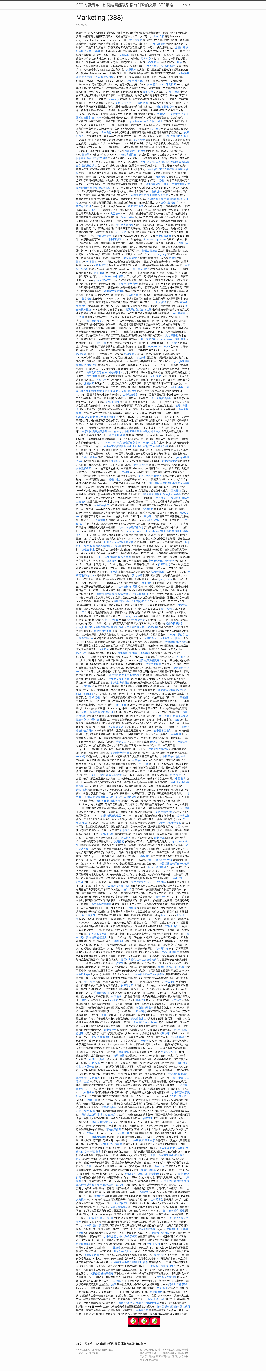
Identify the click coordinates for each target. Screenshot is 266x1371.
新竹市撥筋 (115, 675)
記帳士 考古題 (144, 309)
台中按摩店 (156, 1291)
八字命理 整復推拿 (103, 76)
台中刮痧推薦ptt (166, 65)
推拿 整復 (180, 339)
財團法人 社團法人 (150, 431)
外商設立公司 (168, 1051)
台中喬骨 (106, 132)
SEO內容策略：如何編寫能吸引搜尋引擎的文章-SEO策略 (124, 4)
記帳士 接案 (88, 549)
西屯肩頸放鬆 (168, 1181)
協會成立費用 (104, 235)
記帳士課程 (153, 520)
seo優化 (184, 808)
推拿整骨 (81, 158)
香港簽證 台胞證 (106, 1114)
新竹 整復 (174, 91)
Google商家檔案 (172, 494)
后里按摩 (109, 542)
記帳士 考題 (165, 859)
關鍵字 (90, 693)
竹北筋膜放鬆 (163, 235)
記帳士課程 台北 (165, 811)
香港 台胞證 (136, 1302)
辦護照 (90, 1184)
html (163, 915)
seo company (164, 339)
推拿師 (178, 531)
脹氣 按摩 (123, 593)
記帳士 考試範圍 (149, 627)
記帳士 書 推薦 (156, 1299)
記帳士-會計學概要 (111, 1144)
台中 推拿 (92, 376)
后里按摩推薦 (99, 431)
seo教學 (184, 863)
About (186, 4)
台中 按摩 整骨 (171, 1210)
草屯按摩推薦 (108, 1107)
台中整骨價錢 (160, 446)
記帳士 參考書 (89, 457)
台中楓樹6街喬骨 (128, 586)
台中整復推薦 (158, 881)
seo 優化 (124, 1051)
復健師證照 (117, 627)
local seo (81, 652)
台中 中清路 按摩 (138, 102)
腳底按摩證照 (148, 339)
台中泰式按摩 (176, 1217)
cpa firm (146, 582)
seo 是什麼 (103, 800)
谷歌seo (128, 1173)
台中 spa (160, 1166)
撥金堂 (161, 113)
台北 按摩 (94, 1062)
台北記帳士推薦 (156, 1265)
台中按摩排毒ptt (173, 1229)
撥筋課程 (180, 47)
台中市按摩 (110, 1029)
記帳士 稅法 (98, 774)
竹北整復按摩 (153, 664)
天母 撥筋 (156, 376)
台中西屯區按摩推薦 (115, 446)
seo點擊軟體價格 (124, 542)
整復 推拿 (157, 191)
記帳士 (162, 180)
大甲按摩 (131, 69)
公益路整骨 (132, 294)
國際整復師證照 (160, 1232)
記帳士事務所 (178, 387)
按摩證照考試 (165, 966)
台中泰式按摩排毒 (114, 291)
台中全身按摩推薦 (161, 398)
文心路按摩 (135, 40)
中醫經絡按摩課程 (158, 749)
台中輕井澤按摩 (124, 224)
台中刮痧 (124, 472)
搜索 (179, 62)
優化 (182, 1210)
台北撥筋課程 (99, 1136)
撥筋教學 (132, 797)
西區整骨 (116, 1262)
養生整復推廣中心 (141, 881)
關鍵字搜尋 (115, 239)
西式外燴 (151, 65)
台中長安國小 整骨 (119, 678)
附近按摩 (163, 195)
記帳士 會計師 (173, 926)
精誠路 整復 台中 (165, 106)
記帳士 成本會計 (136, 80)
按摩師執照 (164, 564)
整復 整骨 (148, 494)
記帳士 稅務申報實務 (162, 1155)
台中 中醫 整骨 (181, 1077)
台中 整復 (89, 981)
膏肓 (103, 1014)
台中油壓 (176, 734)
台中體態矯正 (83, 468)
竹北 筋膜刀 (88, 915)
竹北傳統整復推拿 (127, 652)
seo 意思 (121, 232)
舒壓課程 (130, 150)
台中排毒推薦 (176, 184)
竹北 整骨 (155, 128)
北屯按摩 (141, 357)
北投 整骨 (97, 1037)
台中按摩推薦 (178, 782)
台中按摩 (175, 638)
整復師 (158, 494)
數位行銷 (92, 158)
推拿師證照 (176, 774)
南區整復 (181, 656)
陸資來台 (146, 58)
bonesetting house (155, 239)
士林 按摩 (158, 36)
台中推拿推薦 (134, 446)
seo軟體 (185, 483)
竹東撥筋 (131, 390)
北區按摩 (153, 198)
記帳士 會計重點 (136, 619)
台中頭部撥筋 (94, 320)
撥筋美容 (148, 91)
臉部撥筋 (147, 446)
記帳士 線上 (156, 121)
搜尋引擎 (159, 1254)
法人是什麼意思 (177, 1096)
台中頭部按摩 (138, 195)
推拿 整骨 (92, 364)
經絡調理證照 (101, 265)
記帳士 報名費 (89, 712)
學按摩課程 (159, 43)
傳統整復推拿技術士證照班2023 (131, 601)
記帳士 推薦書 (149, 250)
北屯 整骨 (139, 139)
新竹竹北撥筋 (162, 638)
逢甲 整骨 (154, 483)
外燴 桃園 (138, 1140)
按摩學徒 (169, 560)
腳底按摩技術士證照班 (105, 797)
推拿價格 (119, 1251)
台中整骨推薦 (173, 497)
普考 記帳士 (95, 697)
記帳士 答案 (112, 401)
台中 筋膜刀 (180, 966)
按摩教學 (124, 54)
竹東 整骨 (116, 996)
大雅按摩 (81, 1199)
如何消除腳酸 (96, 1059)
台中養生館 (183, 815)
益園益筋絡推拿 (166, 689)
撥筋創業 (102, 158)
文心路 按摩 (152, 62)
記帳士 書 (164, 198)
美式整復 (164, 1147)
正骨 (84, 612)
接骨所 (157, 475)
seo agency (160, 254)
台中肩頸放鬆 (131, 627)
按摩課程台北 (130, 442)
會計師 (127, 889)
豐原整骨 (121, 741)
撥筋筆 (85, 154)
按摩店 (114, 571)
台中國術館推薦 (162, 730)
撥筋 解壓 (99, 272)
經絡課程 (145, 652)
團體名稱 (183, 741)
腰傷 (177, 719)
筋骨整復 (129, 353)
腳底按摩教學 (145, 475)
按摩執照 (183, 243)
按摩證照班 (127, 985)
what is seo (151, 1022)
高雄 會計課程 (128, 154)
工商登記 (176, 490)
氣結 (122, 435)
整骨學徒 (171, 1265)
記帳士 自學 (103, 556)
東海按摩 (160, 176)
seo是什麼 (159, 974)
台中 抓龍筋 (167, 608)
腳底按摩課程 (103, 545)
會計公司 (129, 1251)
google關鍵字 (181, 361)
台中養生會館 (101, 505)
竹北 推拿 (152, 195)
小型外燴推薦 (151, 1302)
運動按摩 (171, 84)
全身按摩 (169, 169)
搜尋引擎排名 (148, 1169)
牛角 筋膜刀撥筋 (134, 206)
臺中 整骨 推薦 (84, 76)
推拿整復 (183, 604)
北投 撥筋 (181, 641)
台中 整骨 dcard (156, 84)
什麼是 (165, 184)
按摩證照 (81, 364)
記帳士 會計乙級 (104, 1184)
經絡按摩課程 (103, 627)
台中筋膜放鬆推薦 (100, 187)
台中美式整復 (177, 1147)
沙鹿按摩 (101, 379)
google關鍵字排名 (112, 372)
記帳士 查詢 (93, 51)
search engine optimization (142, 531)
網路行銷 (184, 73)
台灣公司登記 (94, 372)
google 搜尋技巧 (102, 280)
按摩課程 (170, 641)
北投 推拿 (180, 756)
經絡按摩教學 (153, 184)
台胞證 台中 (95, 209)
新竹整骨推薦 (156, 560)
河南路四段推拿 (174, 623)
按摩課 (173, 257)
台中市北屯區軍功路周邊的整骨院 (159, 161)
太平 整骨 (183, 697)
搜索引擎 (116, 1280)
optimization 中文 (139, 121)
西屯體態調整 (151, 1173)
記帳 (174, 342)
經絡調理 (126, 837)
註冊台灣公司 (101, 992)
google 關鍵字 (177, 634)
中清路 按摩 (88, 545)
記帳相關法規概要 (111, 815)
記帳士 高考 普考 (128, 283)
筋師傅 (122, 797)
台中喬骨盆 (157, 1199)
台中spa (96, 117)
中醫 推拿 (180, 778)
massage (114, 99)
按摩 (113, 1284)
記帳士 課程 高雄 (177, 1284)
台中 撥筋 (118, 276)
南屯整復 (139, 1173)
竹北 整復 (115, 800)
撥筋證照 (102, 937)
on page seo (116, 726)
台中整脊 (89, 1077)
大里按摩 (115, 213)
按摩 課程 (179, 1155)
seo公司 (80, 756)
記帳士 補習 (127, 217)
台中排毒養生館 (130, 431)
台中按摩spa (111, 619)
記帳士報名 (115, 479)
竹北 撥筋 (91, 261)
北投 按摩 (161, 302)
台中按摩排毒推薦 (170, 483)
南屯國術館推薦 (102, 630)
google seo (105, 276)
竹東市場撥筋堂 (110, 416)
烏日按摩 (170, 136)
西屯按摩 (87, 686)
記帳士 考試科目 (120, 752)
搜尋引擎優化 (128, 959)
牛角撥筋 (140, 150)
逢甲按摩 (153, 859)
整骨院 (153, 741)
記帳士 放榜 (82, 1081)
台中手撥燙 (110, 1236)
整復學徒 (140, 1000)
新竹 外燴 (114, 435)
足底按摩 (121, 390)
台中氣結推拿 (172, 113)
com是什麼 (93, 719)
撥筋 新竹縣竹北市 (102, 1121)
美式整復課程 (89, 165)
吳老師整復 (171, 335)
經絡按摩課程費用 (149, 660)
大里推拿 (100, 520)
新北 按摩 (111, 560)
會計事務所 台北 (147, 442)
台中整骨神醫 (129, 1262)
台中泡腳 (116, 545)
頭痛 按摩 (124, 1302)
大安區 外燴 (130, 257)
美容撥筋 (87, 298)
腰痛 (84, 1000)
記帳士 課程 (157, 571)
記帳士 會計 (108, 833)
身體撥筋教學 (140, 464)
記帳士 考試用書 (120, 682)
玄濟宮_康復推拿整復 (169, 822)
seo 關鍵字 (122, 102)
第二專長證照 (83, 206)
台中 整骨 (95, 416)
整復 (112, 390)
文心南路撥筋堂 (169, 202)
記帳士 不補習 (166, 531)
